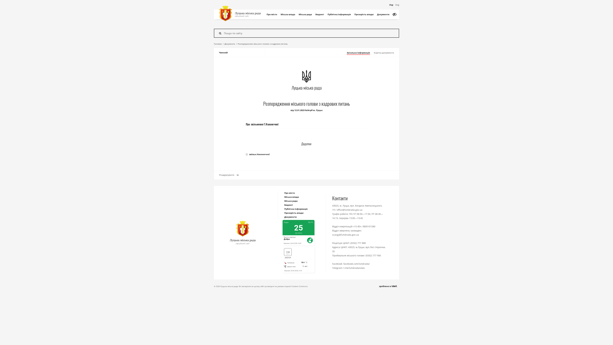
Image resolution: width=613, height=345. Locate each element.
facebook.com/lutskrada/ (356, 263)
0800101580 (369, 226)
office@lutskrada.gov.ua (349, 209)
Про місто (272, 14)
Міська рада (305, 14)
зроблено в (385, 286)
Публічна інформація (339, 14)
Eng (397, 4)
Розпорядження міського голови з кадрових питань (263, 44)
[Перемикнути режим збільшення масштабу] (394, 14)
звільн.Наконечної (259, 154)
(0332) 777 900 (373, 255)
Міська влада (288, 14)
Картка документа (384, 52)
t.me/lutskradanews (354, 267)
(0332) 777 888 (358, 243)
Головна (218, 44)
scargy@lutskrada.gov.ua (345, 234)
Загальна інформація (358, 52)
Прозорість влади (364, 14)
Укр (391, 4)
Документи (383, 14)
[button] (229, 175)
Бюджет (319, 14)
